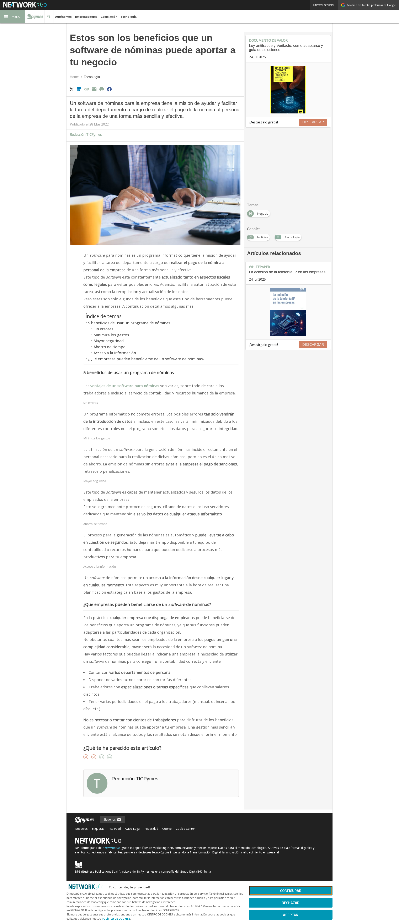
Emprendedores (86, 16)
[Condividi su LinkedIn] (79, 89)
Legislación (109, 16)
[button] (12, 16)
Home (74, 77)
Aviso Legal (132, 829)
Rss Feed (114, 829)
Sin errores (103, 328)
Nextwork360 (111, 847)
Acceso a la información (115, 352)
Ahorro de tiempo (110, 346)
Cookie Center (185, 829)
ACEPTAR (290, 915)
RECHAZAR (290, 902)
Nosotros (81, 829)
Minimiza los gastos (111, 334)
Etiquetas (98, 829)
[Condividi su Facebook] (109, 89)
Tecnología (129, 16)
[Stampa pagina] (102, 89)
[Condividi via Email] (94, 89)
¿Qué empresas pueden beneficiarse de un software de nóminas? (146, 358)
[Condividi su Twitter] (71, 89)
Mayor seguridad (109, 340)
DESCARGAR (313, 122)
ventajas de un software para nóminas (124, 385)
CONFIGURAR (290, 890)
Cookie (167, 829)
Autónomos (63, 16)
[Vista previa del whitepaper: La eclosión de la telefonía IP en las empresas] (288, 312)
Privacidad (151, 829)
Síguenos (110, 819)
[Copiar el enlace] (86, 89)
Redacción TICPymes (86, 134)
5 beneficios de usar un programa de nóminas (129, 322)
